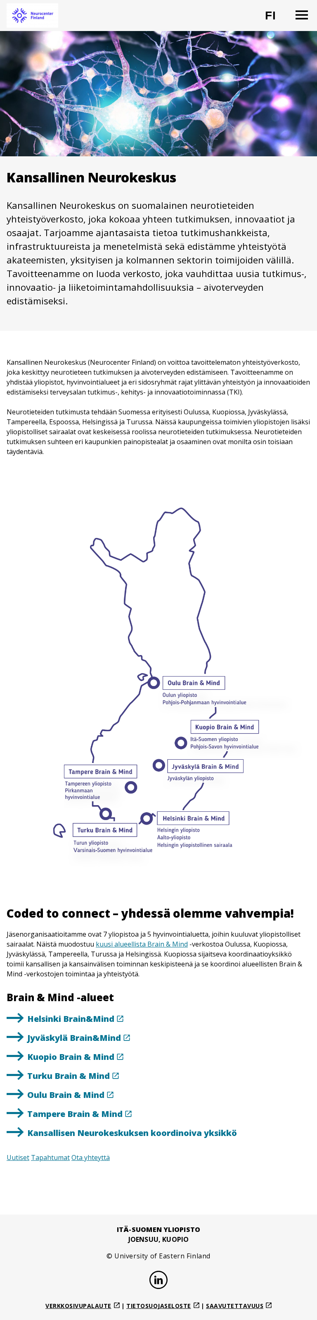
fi (275, 19)
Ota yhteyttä (90, 1157)
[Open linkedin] (158, 1281)
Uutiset (18, 1157)
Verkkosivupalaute (78, 1306)
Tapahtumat (50, 1157)
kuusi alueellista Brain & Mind (142, 944)
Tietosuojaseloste (158, 1306)
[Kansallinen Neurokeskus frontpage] (32, 15)
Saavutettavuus (234, 1306)
